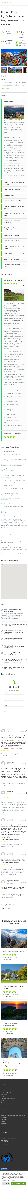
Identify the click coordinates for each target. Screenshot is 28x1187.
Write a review (5, 908)
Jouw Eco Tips (4, 1094)
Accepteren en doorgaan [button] (18, 1183)
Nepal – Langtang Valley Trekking (13, 951)
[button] (24, 62)
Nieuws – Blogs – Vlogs (6, 1092)
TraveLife (3, 1100)
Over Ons (3, 1090)
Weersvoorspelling (5, 1127)
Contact (2, 1096)
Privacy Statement (5, 1102)
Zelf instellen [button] (6, 1183)
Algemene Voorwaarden (6, 1104)
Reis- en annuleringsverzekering (8, 1125)
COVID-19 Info (4, 1119)
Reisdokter (3, 1121)
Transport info (4, 1117)
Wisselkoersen (4, 1123)
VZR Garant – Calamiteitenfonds (8, 1098)
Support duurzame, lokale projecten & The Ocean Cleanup (13, 1115)
